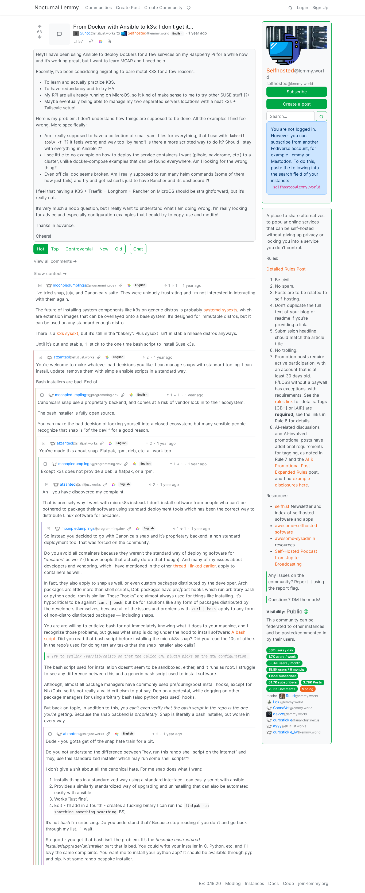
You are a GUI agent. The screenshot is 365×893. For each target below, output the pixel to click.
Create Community (163, 7)
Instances (254, 883)
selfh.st (282, 506)
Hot (40, 249)
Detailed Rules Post (286, 269)
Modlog (307, 689)
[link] (90, 41)
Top (55, 249)
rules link (284, 401)
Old (118, 249)
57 (80, 41)
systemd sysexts (220, 309)
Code (288, 883)
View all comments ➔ (55, 261)
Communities (98, 7)
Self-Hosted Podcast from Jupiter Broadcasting (296, 557)
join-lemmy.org (313, 883)
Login (302, 7)
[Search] (290, 7)
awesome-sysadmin (295, 538)
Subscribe (297, 91)
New (103, 249)
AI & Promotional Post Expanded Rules (294, 466)
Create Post (128, 7)
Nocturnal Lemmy (56, 7)
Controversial (79, 249)
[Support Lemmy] (189, 7)
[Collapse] (40, 285)
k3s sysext (67, 333)
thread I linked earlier (194, 566)
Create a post (297, 104)
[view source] (109, 41)
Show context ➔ (50, 273)
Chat (138, 249)
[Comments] (59, 34)
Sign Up (320, 7)
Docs (273, 883)
